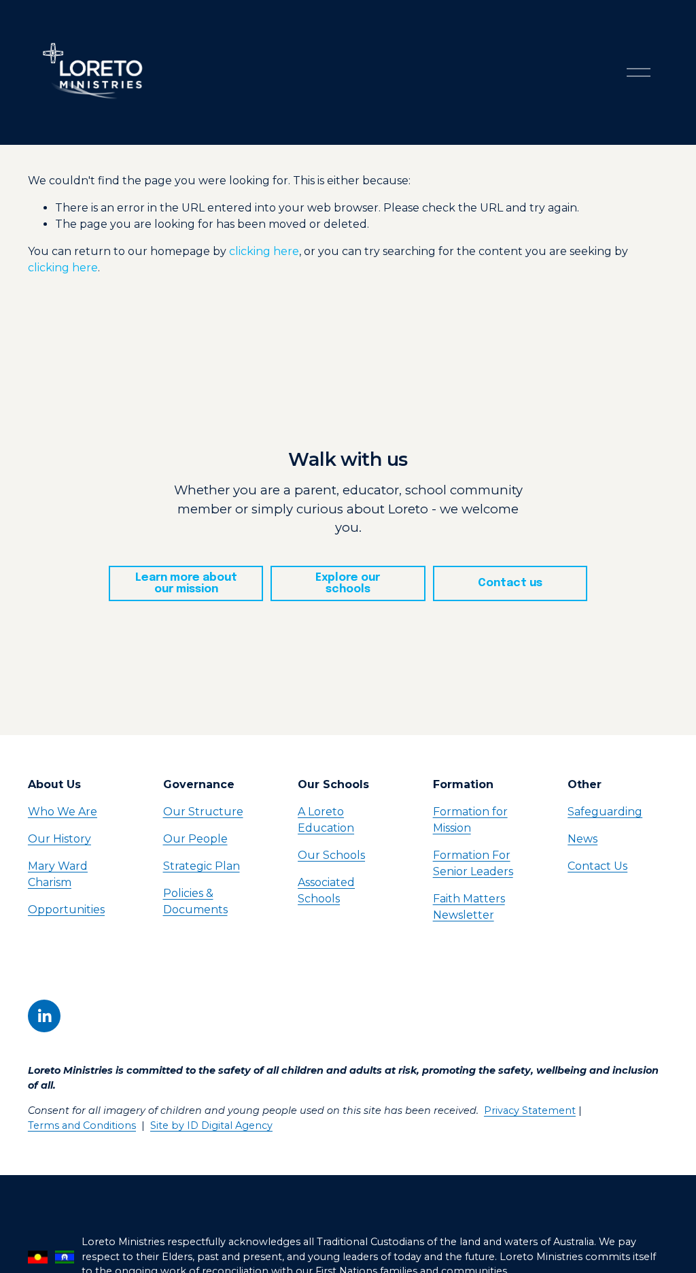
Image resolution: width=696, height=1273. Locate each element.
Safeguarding (605, 811)
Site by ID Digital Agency (211, 1125)
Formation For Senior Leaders (473, 863)
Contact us (510, 583)
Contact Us (597, 866)
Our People (195, 838)
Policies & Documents (195, 901)
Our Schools (331, 855)
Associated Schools (326, 890)
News (582, 838)
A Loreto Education (326, 819)
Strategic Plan (201, 866)
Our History (59, 838)
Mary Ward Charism (58, 874)
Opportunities (66, 909)
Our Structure (203, 811)
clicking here (264, 251)
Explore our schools (347, 583)
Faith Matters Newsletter (469, 906)
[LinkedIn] (44, 1016)
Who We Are (62, 811)
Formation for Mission (470, 819)
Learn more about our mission (186, 583)
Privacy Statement (530, 1110)
